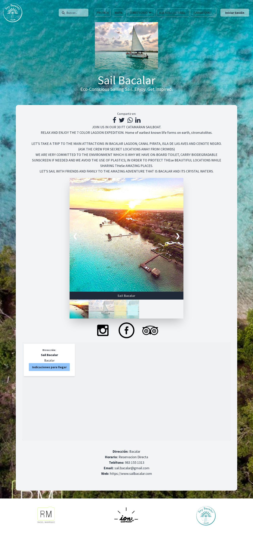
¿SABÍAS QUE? (202, 13)
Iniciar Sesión (234, 13)
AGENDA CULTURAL (172, 13)
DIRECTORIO (139, 13)
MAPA (118, 13)
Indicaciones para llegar (49, 367)
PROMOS (102, 13)
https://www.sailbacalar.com (131, 473)
